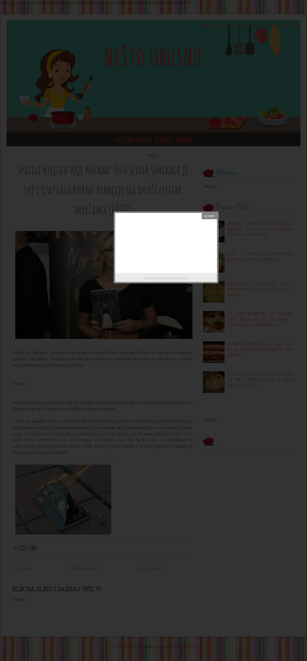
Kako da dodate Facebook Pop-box (165, 278)
